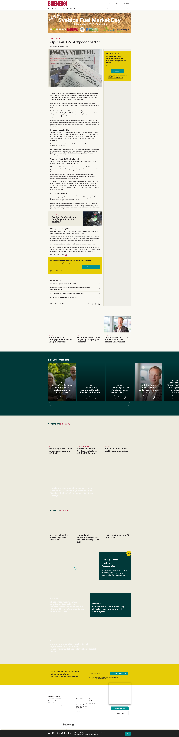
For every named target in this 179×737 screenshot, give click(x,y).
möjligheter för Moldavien (70, 178)
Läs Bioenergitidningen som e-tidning (82, 704)
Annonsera (123, 9)
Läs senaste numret (120, 708)
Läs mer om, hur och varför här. (90, 734)
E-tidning (109, 9)
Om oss (129, 9)
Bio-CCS (69, 9)
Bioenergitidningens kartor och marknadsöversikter (81, 707)
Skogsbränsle (55, 9)
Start (49, 9)
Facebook (92, 703)
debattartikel (90, 134)
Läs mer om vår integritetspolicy (60, 272)
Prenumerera (116, 9)
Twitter (91, 700)
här (66, 254)
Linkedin (91, 698)
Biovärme (63, 9)
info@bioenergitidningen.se (56, 705)
